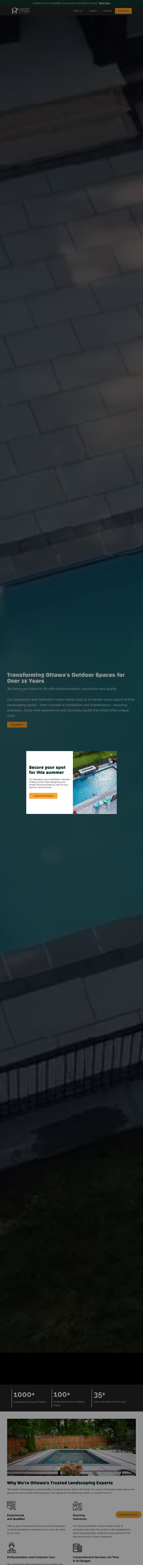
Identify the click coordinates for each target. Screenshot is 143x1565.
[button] (111, 754)
